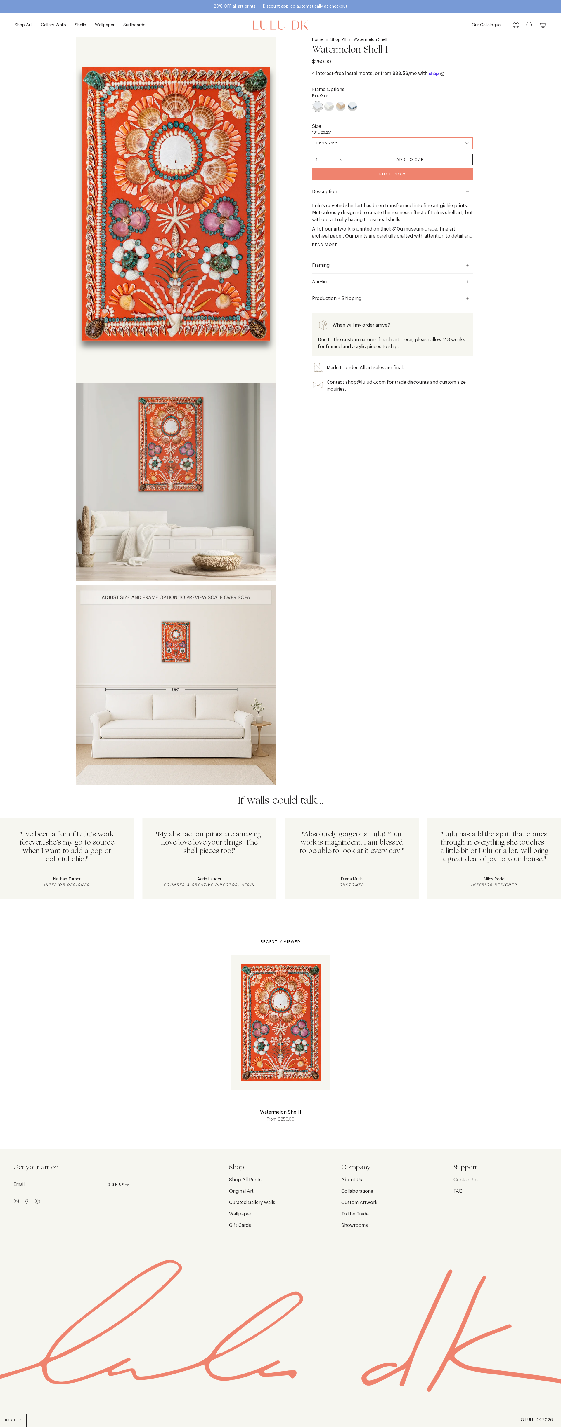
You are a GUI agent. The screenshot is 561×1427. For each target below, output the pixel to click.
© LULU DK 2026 (537, 1420)
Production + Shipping (336, 298)
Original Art (241, 1191)
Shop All (338, 40)
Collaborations (357, 1191)
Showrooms (354, 1225)
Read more (325, 245)
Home (317, 40)
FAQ (458, 1191)
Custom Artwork (359, 1202)
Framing (321, 265)
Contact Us (465, 1179)
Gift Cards (240, 1225)
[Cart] (543, 25)
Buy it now (392, 174)
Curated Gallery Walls (252, 1202)
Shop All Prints (245, 1179)
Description (324, 191)
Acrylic (319, 282)
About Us (351, 1179)
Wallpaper (240, 1214)
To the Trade (355, 1214)
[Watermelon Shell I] (280, 1026)
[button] (23, 25)
